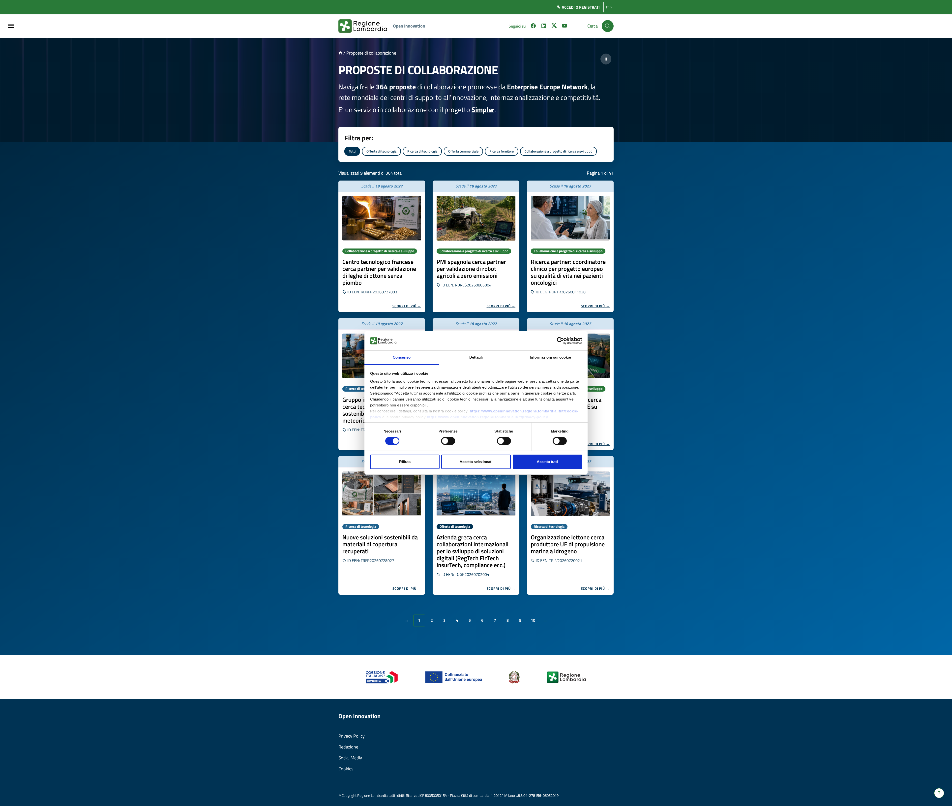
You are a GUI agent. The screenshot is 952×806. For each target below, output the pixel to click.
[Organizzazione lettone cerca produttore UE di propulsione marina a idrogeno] (570, 493)
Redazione (348, 747)
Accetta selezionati (476, 462)
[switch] (448, 441)
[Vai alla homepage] (340, 53)
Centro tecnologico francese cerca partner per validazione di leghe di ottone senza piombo (379, 272)
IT (607, 7)
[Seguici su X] (554, 27)
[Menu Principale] (11, 26)
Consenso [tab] (402, 357)
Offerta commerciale (463, 151)
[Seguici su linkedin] (544, 27)
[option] (382, 246)
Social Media (350, 757)
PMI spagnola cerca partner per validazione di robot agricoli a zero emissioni (471, 268)
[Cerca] (608, 26)
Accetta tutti (547, 462)
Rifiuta (405, 462)
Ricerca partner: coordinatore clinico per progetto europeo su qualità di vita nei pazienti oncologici (568, 272)
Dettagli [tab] (476, 357)
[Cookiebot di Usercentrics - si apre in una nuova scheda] (560, 340)
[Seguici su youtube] (564, 27)
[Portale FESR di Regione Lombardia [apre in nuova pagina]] (382, 677)
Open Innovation (409, 26)
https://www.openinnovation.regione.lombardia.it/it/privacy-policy (487, 417)
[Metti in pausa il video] (605, 59)
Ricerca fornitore (501, 151)
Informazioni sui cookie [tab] (550, 357)
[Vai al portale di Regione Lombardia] (365, 26)
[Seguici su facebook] (533, 27)
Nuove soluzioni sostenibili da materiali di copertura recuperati (380, 544)
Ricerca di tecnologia (422, 151)
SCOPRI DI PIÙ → (406, 306)
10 (533, 620)
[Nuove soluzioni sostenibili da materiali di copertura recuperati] (381, 493)
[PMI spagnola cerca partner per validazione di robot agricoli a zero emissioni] (476, 218)
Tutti (352, 151)
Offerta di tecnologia (381, 151)
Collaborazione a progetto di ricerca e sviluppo (558, 151)
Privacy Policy (351, 736)
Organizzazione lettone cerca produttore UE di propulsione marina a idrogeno (568, 544)
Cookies (345, 768)
